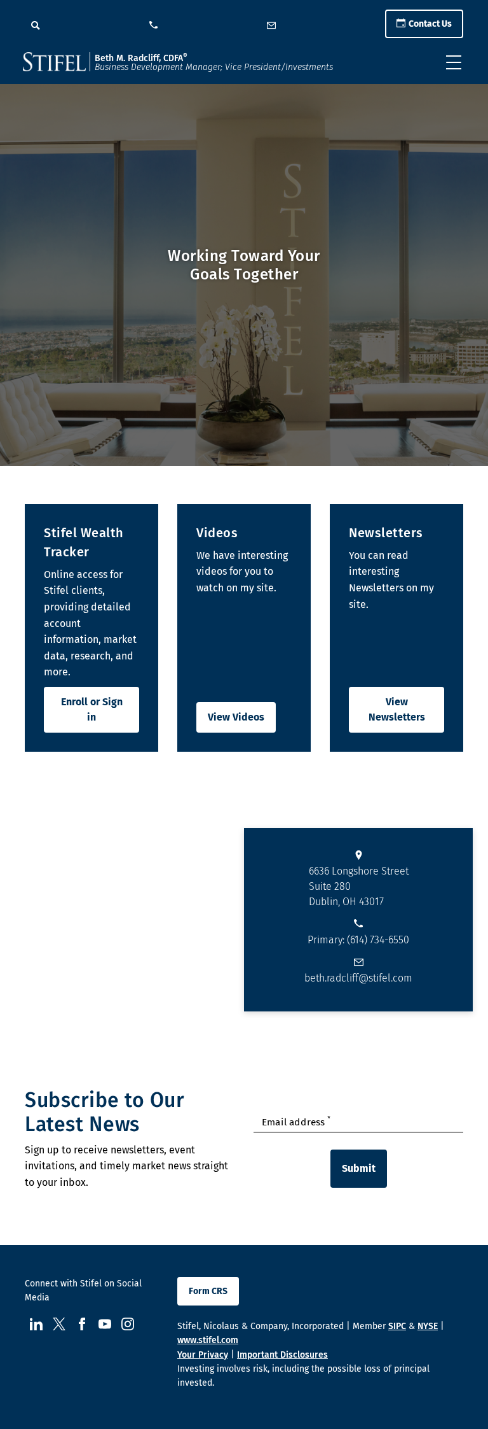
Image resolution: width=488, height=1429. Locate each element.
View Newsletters (397, 709)
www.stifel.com (207, 1340)
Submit (359, 1168)
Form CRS (208, 1291)
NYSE (427, 1326)
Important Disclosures (282, 1354)
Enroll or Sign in (92, 709)
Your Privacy (202, 1354)
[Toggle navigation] (453, 62)
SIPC (397, 1326)
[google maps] (122, 919)
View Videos (236, 717)
